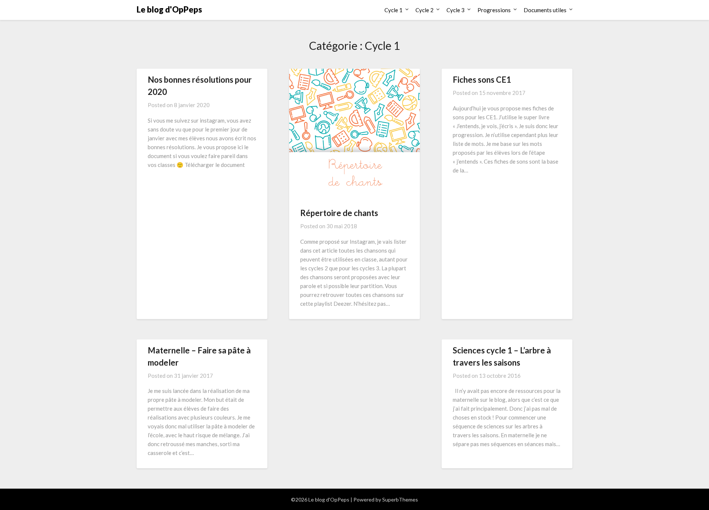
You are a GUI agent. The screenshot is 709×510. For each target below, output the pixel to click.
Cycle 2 (424, 10)
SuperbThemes (400, 499)
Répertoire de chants (339, 213)
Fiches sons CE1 (482, 80)
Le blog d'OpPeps (169, 9)
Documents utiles (545, 10)
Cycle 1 (393, 10)
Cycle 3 (455, 10)
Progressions (494, 10)
